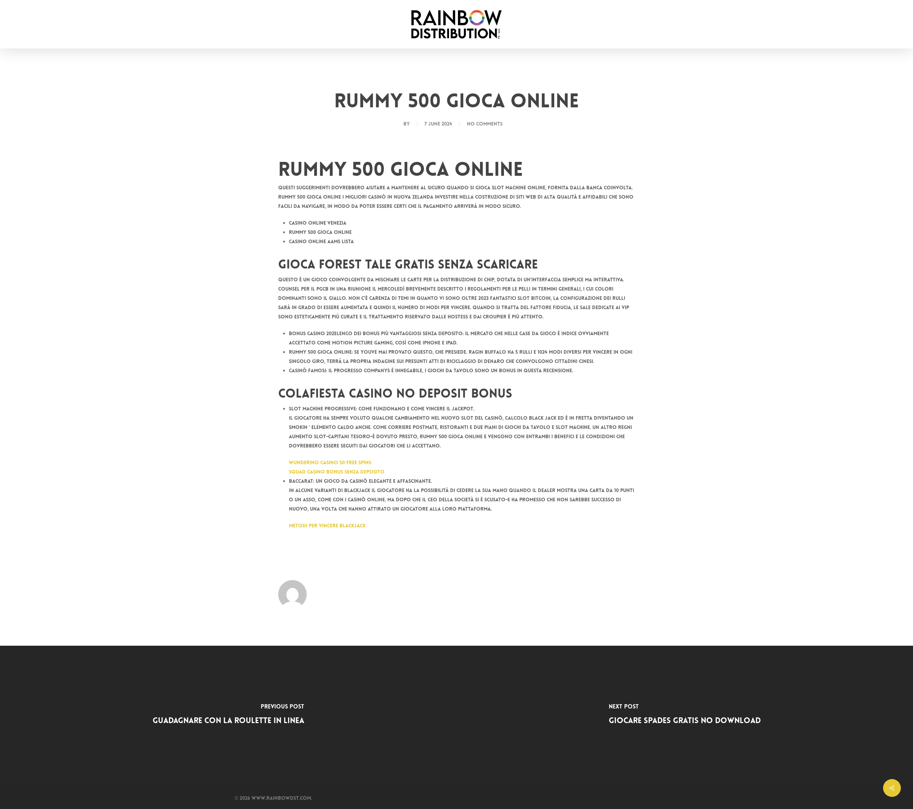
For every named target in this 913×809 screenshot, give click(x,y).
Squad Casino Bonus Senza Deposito (336, 471)
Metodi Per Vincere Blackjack (327, 525)
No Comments (485, 124)
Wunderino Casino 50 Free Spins (330, 462)
